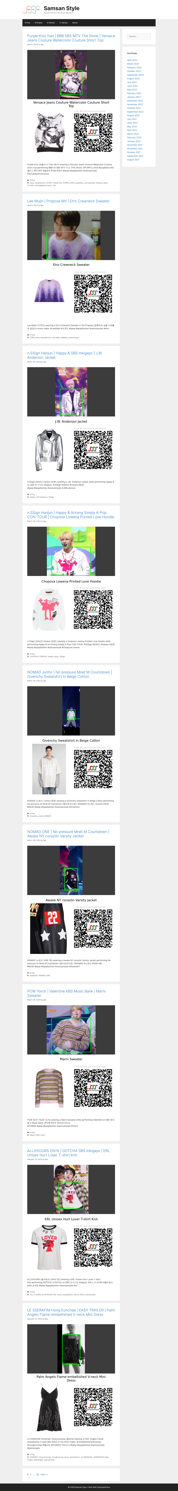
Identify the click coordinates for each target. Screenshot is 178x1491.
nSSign (51, 497)
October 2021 (133, 152)
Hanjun (32, 497)
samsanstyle (90, 183)
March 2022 (133, 134)
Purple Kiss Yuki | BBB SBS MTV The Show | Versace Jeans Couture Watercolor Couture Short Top (71, 38)
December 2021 (135, 145)
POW (37, 1135)
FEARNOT (34, 1457)
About (74, 23)
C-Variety (64, 23)
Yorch (42, 1135)
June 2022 (132, 123)
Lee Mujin (55, 337)
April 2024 (132, 60)
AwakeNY (34, 975)
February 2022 (134, 137)
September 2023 (135, 75)
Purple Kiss (57, 183)
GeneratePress (103, 1487)
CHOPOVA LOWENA (38, 656)
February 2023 (134, 93)
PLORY (49, 183)
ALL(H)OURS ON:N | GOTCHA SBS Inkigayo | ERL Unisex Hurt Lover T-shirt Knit (68, 1152)
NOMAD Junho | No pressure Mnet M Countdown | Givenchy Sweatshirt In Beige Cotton (69, 674)
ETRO (32, 337)
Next (44, 1474)
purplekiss (79, 183)
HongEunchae (57, 1457)
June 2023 (132, 86)
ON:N (82, 1295)
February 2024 (134, 67)
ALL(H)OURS (47, 1295)
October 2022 (134, 108)
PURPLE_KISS (68, 183)
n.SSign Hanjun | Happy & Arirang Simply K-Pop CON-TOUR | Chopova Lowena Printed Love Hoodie (70, 514)
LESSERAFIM (98, 1457)
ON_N (76, 1295)
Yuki (54, 185)
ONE (48, 975)
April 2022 (132, 130)
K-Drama (38, 23)
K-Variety (51, 23)
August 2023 (133, 78)
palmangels (38, 1460)
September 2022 (135, 112)
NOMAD (48, 816)
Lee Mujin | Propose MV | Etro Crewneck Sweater (68, 201)
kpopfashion (40, 183)
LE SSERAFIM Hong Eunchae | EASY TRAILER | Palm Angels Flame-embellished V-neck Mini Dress (71, 1312)
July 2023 (132, 82)
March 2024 (133, 64)
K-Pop (27, 23)
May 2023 (132, 89)
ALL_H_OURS (35, 1295)
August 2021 (133, 159)
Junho (41, 816)
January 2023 (134, 97)
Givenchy (34, 816)
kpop (32, 183)
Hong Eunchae (45, 1457)
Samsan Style (62, 8)
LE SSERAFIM (86, 1457)
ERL (54, 1295)
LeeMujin (64, 337)
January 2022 (133, 141)
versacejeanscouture (43, 185)
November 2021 (135, 148)
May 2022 (132, 126)
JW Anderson (41, 497)
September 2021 (135, 156)
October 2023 (134, 71)
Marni (32, 1135)
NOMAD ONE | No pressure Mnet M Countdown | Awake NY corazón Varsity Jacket (68, 833)
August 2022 (133, 115)
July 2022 (132, 119)
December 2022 (135, 100)
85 (38, 1474)
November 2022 (135, 104)
